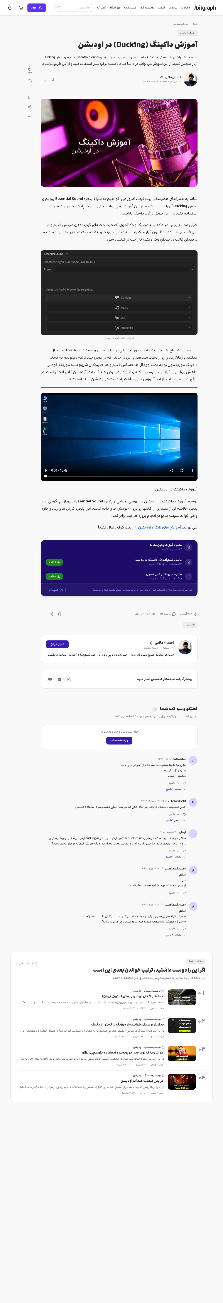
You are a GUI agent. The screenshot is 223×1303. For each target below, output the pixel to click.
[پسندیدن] (184, 783)
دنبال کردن (57, 644)
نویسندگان (147, 8)
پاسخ (172, 783)
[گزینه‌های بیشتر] (44, 614)
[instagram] (69, 679)
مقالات (185, 8)
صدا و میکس (180, 24)
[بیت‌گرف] (205, 8)
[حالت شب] (10, 8)
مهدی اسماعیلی (175, 869)
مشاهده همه (30, 963)
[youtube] (50, 679)
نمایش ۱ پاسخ (173, 789)
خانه (195, 24)
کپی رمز (53, 590)
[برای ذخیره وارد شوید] (52, 79)
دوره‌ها (173, 8)
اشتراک (101, 8)
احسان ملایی (173, 77)
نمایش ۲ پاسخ (173, 935)
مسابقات (130, 8)
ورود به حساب (119, 740)
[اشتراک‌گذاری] (44, 79)
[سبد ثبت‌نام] (21, 8)
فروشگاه (115, 8)
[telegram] (60, 679)
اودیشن (190, 625)
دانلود (52, 562)
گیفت (161, 8)
